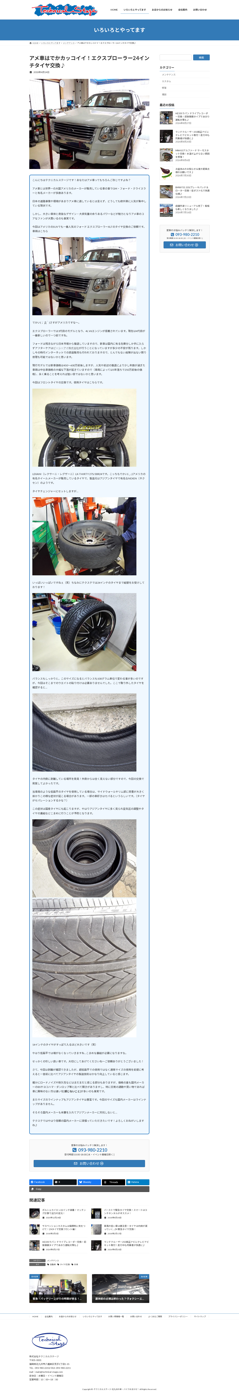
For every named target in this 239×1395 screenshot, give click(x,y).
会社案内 (49, 1316)
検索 (201, 57)
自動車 (53, 1264)
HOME (35, 1316)
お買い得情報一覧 (116, 1316)
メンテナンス (53, 1260)
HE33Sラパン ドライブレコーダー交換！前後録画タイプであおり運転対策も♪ (192, 116)
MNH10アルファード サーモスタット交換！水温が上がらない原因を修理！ (192, 153)
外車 (76, 1264)
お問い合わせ (136, 1316)
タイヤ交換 (65, 1264)
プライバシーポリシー (178, 1316)
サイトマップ (200, 1316)
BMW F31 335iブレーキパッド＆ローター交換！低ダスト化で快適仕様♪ (192, 190)
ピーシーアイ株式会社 (66, 348)
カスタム (166, 81)
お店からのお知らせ (67, 1316)
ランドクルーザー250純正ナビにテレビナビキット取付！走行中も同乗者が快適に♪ (192, 135)
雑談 (164, 94)
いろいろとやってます (92, 1316)
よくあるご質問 (155, 1316)
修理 (164, 88)
